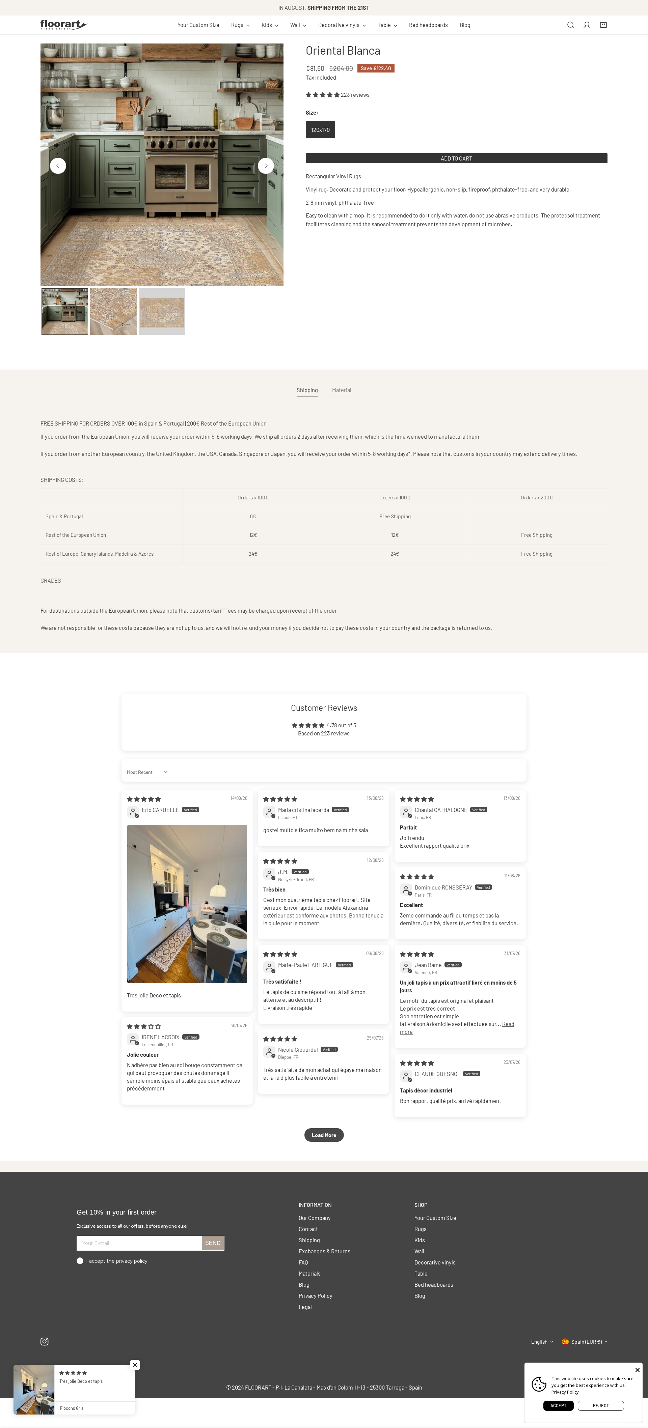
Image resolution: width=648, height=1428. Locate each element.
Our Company (315, 1217)
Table (421, 1273)
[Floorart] (64, 25)
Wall (419, 1251)
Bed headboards (433, 1284)
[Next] (266, 165)
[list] (162, 164)
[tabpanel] (324, 526)
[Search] (571, 25)
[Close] (637, 1369)
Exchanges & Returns (324, 1251)
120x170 (320, 129)
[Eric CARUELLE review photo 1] (187, 904)
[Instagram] (44, 1341)
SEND (213, 1243)
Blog (304, 1284)
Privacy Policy (315, 1295)
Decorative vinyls (435, 1262)
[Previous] (58, 165)
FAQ (303, 1262)
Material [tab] (341, 389)
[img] (144, 798)
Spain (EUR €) (586, 1342)
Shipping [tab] (307, 389)
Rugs (420, 1228)
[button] (240, 25)
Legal (305, 1306)
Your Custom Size (435, 1217)
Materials (310, 1273)
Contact (308, 1228)
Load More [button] (324, 1135)
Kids (419, 1239)
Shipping (309, 1239)
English (539, 1342)
